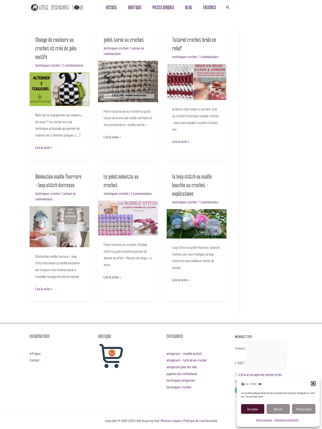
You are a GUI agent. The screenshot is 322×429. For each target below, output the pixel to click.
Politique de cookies (264, 419)
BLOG (188, 7)
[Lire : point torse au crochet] (128, 81)
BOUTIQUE (135, 7)
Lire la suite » (44, 147)
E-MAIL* (240, 363)
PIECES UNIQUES (163, 7)
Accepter (252, 409)
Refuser (278, 409)
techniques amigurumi (180, 380)
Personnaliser (304, 409)
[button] (313, 383)
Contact (35, 360)
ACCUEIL (111, 7)
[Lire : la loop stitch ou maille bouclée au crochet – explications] (196, 223)
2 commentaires (73, 65)
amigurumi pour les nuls (181, 367)
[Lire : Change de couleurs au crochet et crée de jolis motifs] (59, 88)
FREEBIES (209, 7)
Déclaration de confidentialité (286, 419)
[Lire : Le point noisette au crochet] (128, 217)
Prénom (240, 348)
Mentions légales (171, 420)
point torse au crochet (124, 39)
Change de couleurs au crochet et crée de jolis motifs (55, 48)
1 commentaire (209, 56)
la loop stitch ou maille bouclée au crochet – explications (192, 185)
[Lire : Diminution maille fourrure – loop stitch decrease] (59, 226)
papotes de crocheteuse (181, 373)
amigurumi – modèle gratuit (184, 353)
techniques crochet (47, 65)
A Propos (35, 353)
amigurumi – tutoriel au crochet (186, 360)
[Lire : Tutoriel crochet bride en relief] (196, 81)
